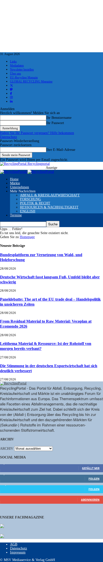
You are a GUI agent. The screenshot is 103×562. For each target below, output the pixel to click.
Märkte (15, 183)
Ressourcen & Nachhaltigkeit (49, 207)
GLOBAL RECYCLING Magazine (31, 81)
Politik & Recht (35, 203)
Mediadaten (17, 65)
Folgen (94, 478)
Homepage (27, 237)
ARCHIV (6, 448)
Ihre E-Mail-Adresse (60, 150)
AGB (13, 544)
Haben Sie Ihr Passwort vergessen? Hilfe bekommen (37, 133)
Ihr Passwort (55, 123)
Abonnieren (90, 499)
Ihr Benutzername (59, 118)
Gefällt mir (91, 468)
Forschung (30, 199)
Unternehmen (19, 187)
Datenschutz (8, 137)
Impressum (18, 552)
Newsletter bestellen (22, 69)
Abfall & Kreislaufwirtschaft (50, 195)
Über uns (15, 73)
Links (13, 61)
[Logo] (14, 172)
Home (14, 179)
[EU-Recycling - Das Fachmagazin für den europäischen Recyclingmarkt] (2, 526)
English (27, 211)
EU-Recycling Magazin (24, 77)
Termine (16, 215)
